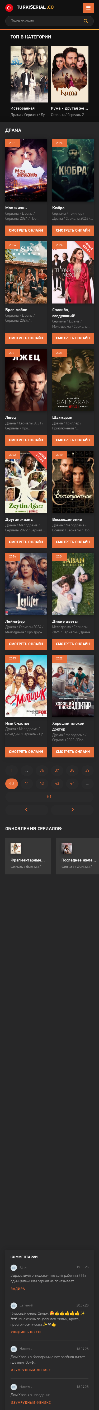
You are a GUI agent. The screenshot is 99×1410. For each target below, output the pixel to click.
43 (57, 784)
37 (57, 770)
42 (42, 784)
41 (27, 784)
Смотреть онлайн (26, 231)
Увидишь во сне (27, 1332)
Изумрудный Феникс (31, 1370)
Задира (18, 1289)
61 (49, 797)
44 (72, 784)
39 (87, 770)
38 (72, 770)
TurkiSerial (35, 7)
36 (42, 770)
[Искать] (86, 21)
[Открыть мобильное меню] (88, 8)
